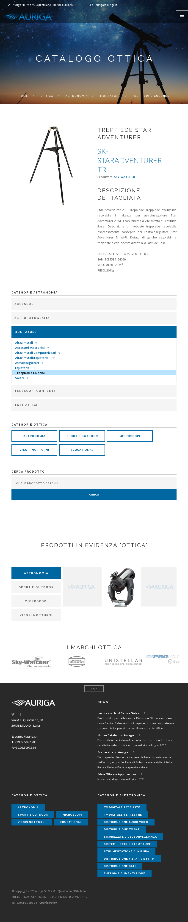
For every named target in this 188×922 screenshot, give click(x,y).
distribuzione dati (120, 866)
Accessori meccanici (30, 348)
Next (84, 166)
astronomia (34, 436)
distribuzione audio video (126, 822)
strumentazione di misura (126, 851)
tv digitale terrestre (123, 814)
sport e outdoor (82, 436)
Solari (19, 378)
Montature (110, 95)
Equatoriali (23, 368)
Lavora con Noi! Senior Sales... (119, 713)
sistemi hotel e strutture (127, 844)
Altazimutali (24, 343)
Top (94, 688)
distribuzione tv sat (122, 829)
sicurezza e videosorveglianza (130, 836)
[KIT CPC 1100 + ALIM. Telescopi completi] (121, 586)
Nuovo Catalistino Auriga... (116, 735)
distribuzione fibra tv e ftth (129, 858)
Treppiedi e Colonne (30, 373)
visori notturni (34, 449)
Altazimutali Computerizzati (35, 353)
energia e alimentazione (124, 873)
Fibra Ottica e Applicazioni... (117, 774)
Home (23, 95)
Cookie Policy (48, 903)
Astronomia (77, 95)
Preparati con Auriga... (113, 752)
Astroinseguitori (27, 363)
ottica (47, 95)
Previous (18, 166)
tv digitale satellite (122, 807)
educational (82, 449)
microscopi (129, 436)
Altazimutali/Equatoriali (32, 358)
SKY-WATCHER (124, 177)
